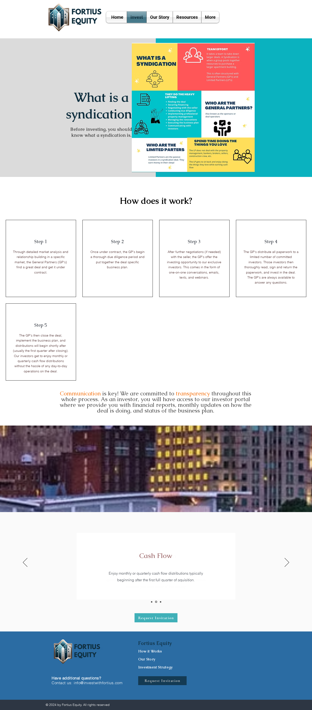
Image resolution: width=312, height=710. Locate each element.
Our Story (146, 659)
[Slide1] (151, 601)
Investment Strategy (155, 667)
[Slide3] (160, 601)
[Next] (287, 563)
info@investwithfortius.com (98, 682)
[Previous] (25, 563)
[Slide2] (156, 602)
